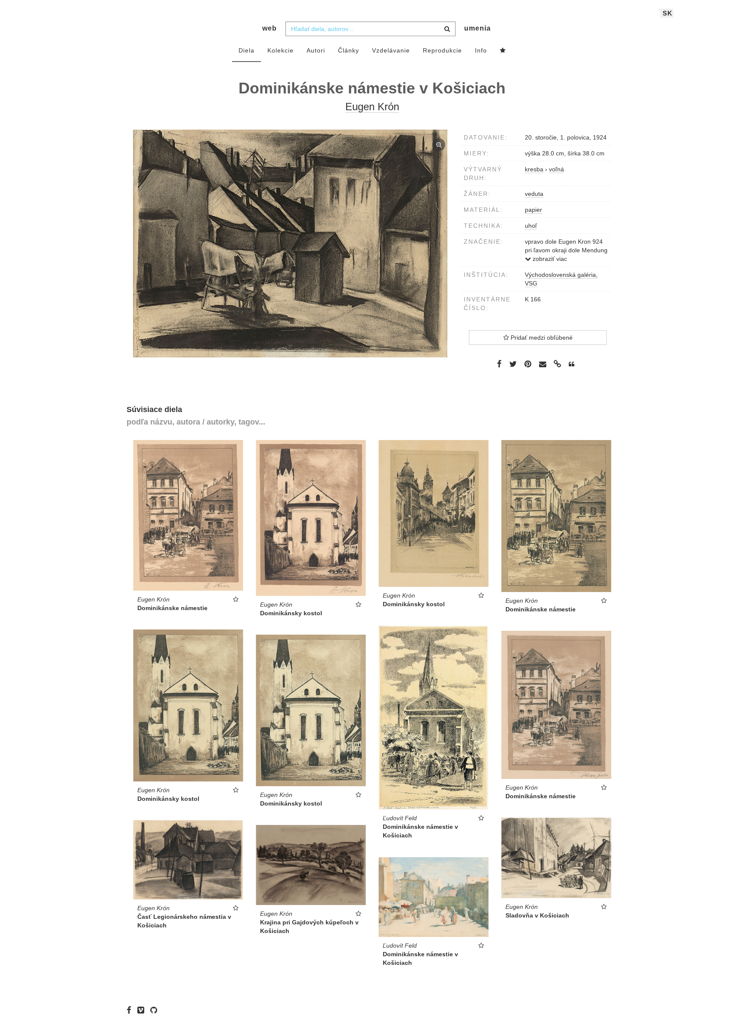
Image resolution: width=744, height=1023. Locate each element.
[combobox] (370, 29)
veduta (534, 193)
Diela (246, 50)
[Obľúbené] (502, 51)
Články (348, 50)
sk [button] (668, 13)
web (269, 28)
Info (481, 50)
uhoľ (531, 225)
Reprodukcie (442, 50)
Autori (316, 50)
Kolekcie (280, 50)
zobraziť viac (549, 258)
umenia (477, 28)
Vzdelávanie (391, 50)
